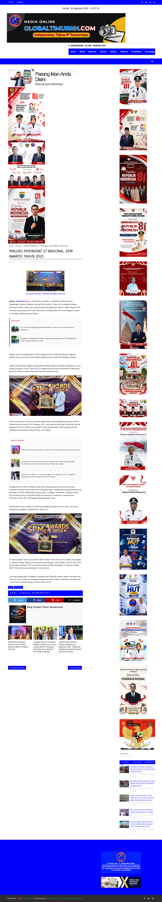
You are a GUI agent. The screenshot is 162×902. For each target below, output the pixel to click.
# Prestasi (18, 578)
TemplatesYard (27, 898)
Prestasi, (44, 261)
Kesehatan (150, 52)
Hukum (113, 52)
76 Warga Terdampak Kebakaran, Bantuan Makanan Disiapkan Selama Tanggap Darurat (142, 769)
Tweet (21, 591)
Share (39, 591)
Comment (77, 591)
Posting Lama (74, 659)
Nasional (92, 52)
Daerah (103, 52)
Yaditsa (122, 756)
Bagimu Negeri (129, 756)
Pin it (58, 591)
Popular (137, 762)
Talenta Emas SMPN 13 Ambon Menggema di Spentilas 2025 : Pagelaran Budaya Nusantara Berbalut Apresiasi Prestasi (70, 638)
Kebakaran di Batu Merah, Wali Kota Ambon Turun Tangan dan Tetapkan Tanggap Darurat (142, 783)
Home (11, 2)
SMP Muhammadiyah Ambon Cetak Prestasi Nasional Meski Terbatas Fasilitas (18, 636)
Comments (149, 762)
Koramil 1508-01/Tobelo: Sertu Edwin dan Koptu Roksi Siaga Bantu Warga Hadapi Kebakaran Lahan (142, 798)
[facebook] (142, 2)
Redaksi (20, 2)
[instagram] (150, 2)
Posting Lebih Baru (17, 659)
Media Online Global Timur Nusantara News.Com (65, 898)
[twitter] (146, 2)
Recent (125, 762)
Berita (82, 52)
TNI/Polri (124, 52)
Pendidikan (136, 52)
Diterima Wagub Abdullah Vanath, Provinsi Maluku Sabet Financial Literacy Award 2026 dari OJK (141, 824)
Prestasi (19, 246)
